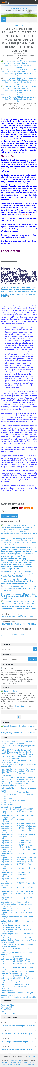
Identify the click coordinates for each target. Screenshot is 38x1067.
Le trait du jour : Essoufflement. (13, 982)
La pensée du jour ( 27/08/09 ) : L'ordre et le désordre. (18, 869)
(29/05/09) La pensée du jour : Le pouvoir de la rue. (18, 795)
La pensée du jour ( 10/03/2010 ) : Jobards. (17, 828)
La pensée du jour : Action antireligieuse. (17, 891)
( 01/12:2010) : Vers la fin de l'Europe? (16, 750)
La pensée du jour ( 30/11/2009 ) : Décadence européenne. (19, 888)
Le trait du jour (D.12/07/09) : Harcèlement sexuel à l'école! (18, 979)
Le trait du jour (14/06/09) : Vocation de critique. (16, 953)
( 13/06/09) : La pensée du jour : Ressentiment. (13, 774)
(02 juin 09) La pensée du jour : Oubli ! (16, 752)
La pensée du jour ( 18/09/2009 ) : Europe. (17, 843)
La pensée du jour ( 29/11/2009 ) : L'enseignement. (14, 880)
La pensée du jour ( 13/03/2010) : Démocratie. (14, 837)
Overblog (31, 1056)
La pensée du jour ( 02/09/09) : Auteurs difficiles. (16, 812)
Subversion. (19, 25)
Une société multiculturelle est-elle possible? (18, 997)
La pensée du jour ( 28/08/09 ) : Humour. (17, 872)
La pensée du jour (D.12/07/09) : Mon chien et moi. (18, 894)
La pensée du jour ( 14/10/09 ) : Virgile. (16, 841)
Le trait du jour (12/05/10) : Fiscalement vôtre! (16, 949)
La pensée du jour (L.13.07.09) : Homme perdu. (16, 913)
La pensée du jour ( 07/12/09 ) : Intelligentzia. (18, 826)
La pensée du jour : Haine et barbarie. (16, 902)
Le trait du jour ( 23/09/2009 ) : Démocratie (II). (18, 964)
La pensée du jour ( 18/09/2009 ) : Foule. (17, 845)
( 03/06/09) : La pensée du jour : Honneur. (17, 754)
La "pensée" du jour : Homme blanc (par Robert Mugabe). (17, 905)
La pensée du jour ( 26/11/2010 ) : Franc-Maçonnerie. (17, 865)
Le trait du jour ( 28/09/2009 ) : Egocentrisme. (19, 976)
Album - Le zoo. (7, 803)
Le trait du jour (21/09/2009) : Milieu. (15, 959)
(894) (6, 1009)
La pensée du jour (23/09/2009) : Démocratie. (19, 857)
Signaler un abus (23, 1062)
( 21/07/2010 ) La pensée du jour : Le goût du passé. (18, 789)
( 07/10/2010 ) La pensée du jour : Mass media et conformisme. (16, 761)
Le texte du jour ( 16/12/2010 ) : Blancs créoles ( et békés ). (16, 930)
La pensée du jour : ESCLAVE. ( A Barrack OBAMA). (17, 899)
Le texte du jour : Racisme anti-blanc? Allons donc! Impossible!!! (18, 941)
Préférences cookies (29, 1064)
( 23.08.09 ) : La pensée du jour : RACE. (16, 792)
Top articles (5, 1062)
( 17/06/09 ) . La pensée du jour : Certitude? (18, 781)
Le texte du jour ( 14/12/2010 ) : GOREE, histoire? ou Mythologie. (16, 926)
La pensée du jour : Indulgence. (13, 910)
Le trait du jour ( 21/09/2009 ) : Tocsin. (16, 961)
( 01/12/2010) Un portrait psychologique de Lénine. (18, 746)
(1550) (8, 1005)
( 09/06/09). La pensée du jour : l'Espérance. (18, 769)
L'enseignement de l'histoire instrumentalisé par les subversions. (18, 918)
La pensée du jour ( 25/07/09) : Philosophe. (18, 860)
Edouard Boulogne (21, 706)
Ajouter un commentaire (18, 634)
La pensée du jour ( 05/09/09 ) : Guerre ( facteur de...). (17, 820)
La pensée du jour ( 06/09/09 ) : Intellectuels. (18, 824)
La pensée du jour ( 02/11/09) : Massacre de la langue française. (18, 816)
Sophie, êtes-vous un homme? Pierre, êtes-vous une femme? (18, 994)
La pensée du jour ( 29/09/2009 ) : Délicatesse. (14, 875)
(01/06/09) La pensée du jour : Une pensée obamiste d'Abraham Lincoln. (18, 742)
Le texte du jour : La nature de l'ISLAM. (16, 938)
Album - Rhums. (7, 805)
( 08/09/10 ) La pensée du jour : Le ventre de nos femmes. (18, 766)
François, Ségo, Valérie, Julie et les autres (18, 732)
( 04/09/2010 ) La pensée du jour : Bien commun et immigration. (16, 757)
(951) (6, 1007)
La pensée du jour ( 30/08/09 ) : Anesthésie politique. (18, 884)
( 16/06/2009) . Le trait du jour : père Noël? (17, 779)
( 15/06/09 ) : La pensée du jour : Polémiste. (18, 777)
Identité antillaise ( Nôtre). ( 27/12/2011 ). (17, 809)
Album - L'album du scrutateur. (13, 800)
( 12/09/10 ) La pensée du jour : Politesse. (17, 771)
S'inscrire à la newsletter (9, 516)
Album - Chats (6, 798)
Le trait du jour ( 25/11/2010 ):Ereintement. (18, 971)
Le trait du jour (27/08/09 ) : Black (14, 974)
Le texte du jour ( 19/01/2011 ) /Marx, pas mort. (17, 934)
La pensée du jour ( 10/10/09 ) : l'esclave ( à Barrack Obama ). (18, 831)
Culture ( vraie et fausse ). (11, 807)
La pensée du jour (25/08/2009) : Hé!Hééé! (17, 862)
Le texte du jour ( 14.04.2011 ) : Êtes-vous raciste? (17, 922)
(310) (8, 1013)
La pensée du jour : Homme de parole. (16, 908)
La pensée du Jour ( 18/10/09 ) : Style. (15, 847)
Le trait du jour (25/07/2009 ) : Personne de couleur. (18, 968)
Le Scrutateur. (19, 8)
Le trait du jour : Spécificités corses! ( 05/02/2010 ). (15, 987)
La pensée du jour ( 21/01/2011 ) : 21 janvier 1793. (18, 854)
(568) (7, 1011)
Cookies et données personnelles (11, 1064)
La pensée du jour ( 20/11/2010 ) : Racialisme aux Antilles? (18, 850)
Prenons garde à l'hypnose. (12, 990)
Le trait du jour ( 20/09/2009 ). (12, 957)
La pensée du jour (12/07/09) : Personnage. (18, 834)
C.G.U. (32, 1062)
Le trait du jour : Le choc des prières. (15, 984)
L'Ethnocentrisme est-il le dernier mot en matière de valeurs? (17, 945)
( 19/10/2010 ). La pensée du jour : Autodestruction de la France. (14, 785)
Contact (13, 1062)
